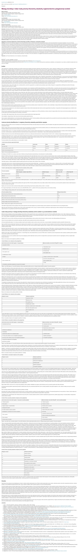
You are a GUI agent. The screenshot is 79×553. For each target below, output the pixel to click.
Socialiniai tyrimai (4, 2)
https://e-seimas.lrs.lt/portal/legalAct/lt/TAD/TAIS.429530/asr (55, 528)
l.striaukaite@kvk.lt (7, 21)
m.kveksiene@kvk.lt (7, 14)
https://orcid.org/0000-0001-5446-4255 (11, 22)
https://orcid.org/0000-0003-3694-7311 (11, 16)
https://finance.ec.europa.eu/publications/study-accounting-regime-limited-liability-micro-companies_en (53, 512)
